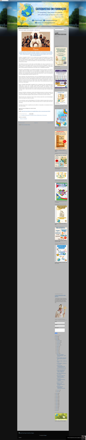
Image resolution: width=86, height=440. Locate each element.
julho (58, 347)
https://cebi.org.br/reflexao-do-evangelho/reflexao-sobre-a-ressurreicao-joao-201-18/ (36, 111)
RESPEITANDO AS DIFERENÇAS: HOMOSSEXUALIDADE (61, 387)
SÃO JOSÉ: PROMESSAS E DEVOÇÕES (61, 374)
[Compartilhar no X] (31, 113)
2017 (57, 401)
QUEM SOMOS (25, 26)
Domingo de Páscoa (33, 115)
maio (58, 350)
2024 (57, 339)
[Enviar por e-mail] (29, 113)
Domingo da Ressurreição (25, 115)
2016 (57, 403)
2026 (57, 336)
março (58, 353)
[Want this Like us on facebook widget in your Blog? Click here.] (84, 439)
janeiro (58, 391)
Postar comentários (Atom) (26, 124)
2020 (57, 397)
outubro (58, 343)
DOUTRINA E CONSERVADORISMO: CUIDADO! (61, 379)
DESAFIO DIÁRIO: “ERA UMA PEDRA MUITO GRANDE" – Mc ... (61, 358)
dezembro (58, 340)
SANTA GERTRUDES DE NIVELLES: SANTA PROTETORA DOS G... (61, 376)
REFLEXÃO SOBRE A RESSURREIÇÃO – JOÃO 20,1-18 (61, 355)
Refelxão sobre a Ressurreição (42, 115)
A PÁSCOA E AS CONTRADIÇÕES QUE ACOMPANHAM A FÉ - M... (61, 366)
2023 (57, 393)
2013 (57, 407)
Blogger (45, 435)
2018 (57, 400)
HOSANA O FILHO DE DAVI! (61, 368)
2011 (57, 410)
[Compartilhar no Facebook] (32, 113)
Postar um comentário (23, 118)
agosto (58, 346)
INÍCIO (20, 26)
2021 (57, 396)
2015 (57, 404)
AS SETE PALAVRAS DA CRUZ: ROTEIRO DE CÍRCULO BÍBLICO (61, 371)
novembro (58, 342)
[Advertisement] (61, 278)
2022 (57, 394)
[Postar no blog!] (30, 113)
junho (58, 349)
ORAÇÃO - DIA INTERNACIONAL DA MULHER (60, 384)
